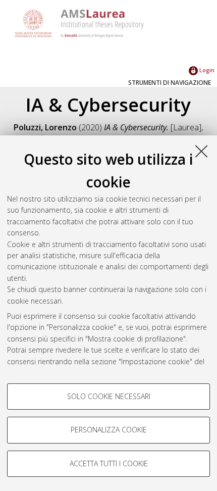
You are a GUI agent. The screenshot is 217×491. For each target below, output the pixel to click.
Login (206, 70)
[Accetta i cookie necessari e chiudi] (201, 151)
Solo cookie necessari (108, 396)
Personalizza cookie (109, 429)
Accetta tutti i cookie (109, 463)
